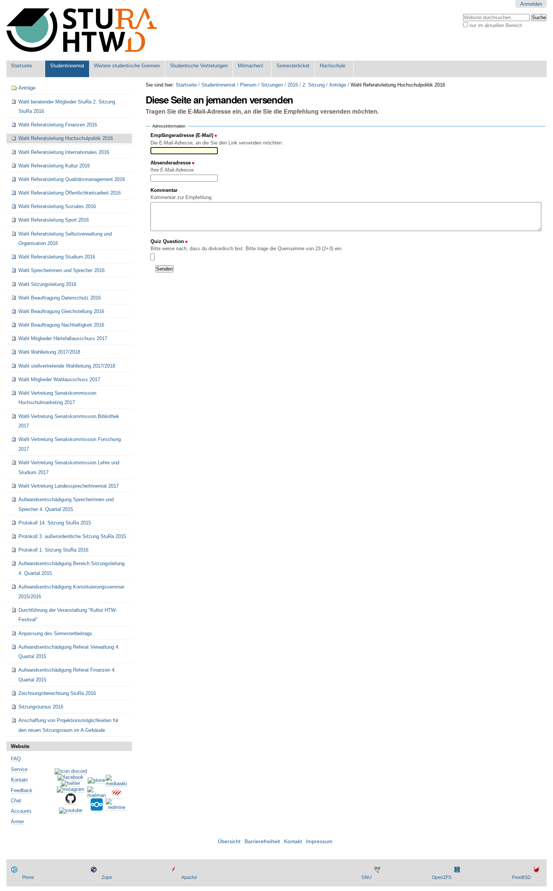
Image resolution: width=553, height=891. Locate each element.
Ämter (17, 821)
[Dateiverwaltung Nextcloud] (97, 808)
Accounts (21, 811)
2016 (292, 85)
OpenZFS (441, 877)
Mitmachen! (250, 65)
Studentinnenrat (67, 65)
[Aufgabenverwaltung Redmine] (116, 807)
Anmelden (531, 4)
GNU (367, 877)
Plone (28, 877)
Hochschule (332, 65)
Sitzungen (272, 85)
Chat (16, 800)
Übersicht (229, 841)
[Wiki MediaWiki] (116, 784)
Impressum (319, 841)
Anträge (337, 85)
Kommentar (164, 190)
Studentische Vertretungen (199, 65)
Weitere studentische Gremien (127, 65)
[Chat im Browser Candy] (117, 796)
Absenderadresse (170, 163)
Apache (189, 877)
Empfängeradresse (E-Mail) (181, 135)
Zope (107, 877)
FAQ (16, 759)
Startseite (21, 65)
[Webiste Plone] (96, 781)
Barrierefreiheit (262, 841)
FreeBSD (521, 877)
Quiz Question (167, 241)
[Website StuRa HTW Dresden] (81, 30)
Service (19, 769)
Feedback (21, 790)
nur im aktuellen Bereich (495, 25)
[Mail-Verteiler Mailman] (96, 795)
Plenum (248, 85)
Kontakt (19, 780)
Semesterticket (293, 65)
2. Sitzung (313, 85)
